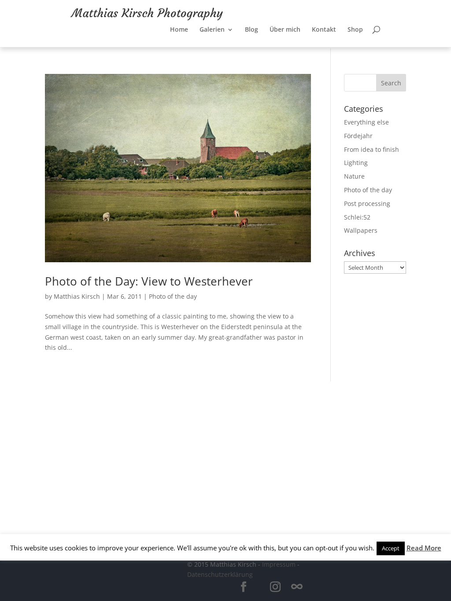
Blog (251, 25)
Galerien (212, 25)
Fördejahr (358, 136)
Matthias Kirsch (77, 296)
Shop (355, 25)
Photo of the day (173, 296)
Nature (354, 176)
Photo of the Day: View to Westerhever (149, 281)
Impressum (279, 564)
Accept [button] (390, 548)
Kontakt (324, 25)
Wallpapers (360, 230)
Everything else (366, 122)
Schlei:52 (357, 217)
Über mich (285, 25)
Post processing (367, 203)
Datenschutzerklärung (220, 574)
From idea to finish (371, 149)
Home (179, 25)
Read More (424, 547)
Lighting (356, 162)
